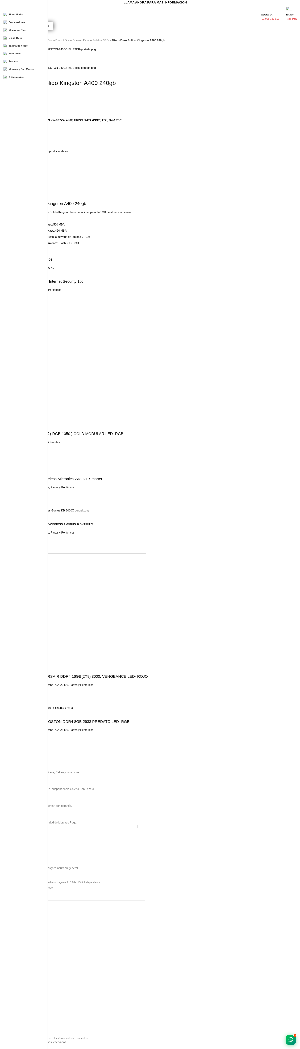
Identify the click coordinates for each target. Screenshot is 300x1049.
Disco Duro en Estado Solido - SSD (87, 40)
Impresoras (19, 997)
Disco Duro (55, 40)
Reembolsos (20, 1019)
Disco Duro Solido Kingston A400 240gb (49, 203)
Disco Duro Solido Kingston (52, 212)
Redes (16, 985)
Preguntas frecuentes (25, 1025)
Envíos (16, 1013)
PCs (15, 967)
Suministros (19, 979)
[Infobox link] (155, 762)
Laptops (17, 961)
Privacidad (18, 1007)
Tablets (17, 991)
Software (18, 973)
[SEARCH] (254, 12)
